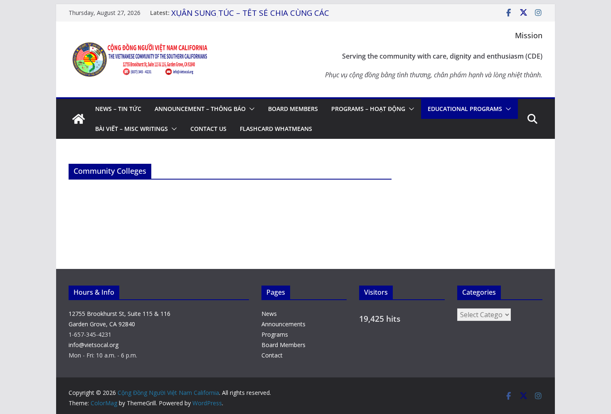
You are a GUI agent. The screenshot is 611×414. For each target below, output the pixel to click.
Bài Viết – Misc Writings (131, 129)
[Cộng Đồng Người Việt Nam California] (79, 119)
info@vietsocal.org (93, 345)
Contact (272, 355)
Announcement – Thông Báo (200, 109)
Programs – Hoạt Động (368, 109)
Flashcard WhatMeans (276, 129)
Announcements (283, 324)
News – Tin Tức (118, 109)
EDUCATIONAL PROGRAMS (465, 109)
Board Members (293, 109)
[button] (250, 109)
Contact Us (208, 129)
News (269, 314)
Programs (274, 334)
